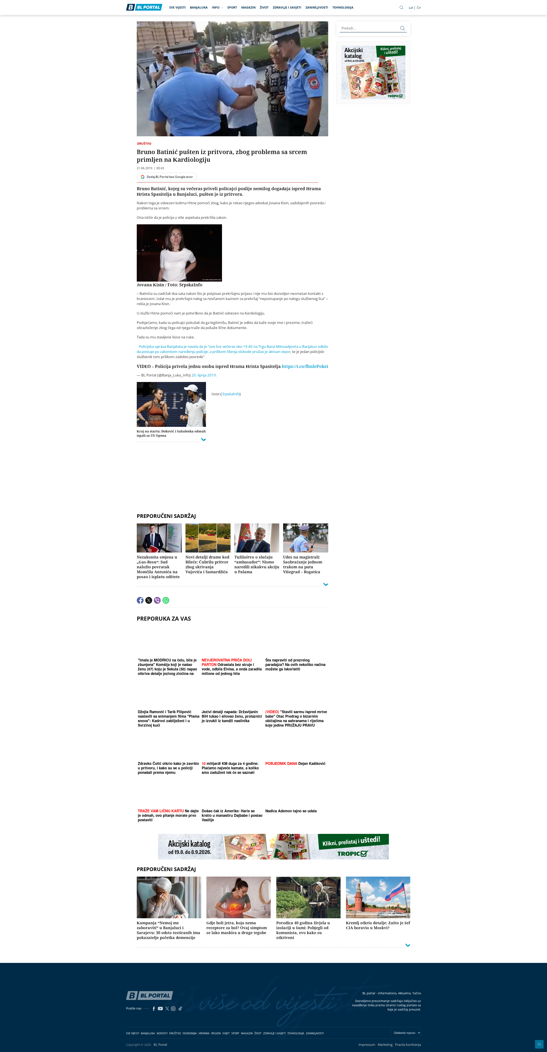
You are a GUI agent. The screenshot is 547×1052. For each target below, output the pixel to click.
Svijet (226, 1033)
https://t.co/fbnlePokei (305, 366)
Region (216, 1033)
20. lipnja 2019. (204, 375)
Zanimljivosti (317, 7)
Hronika (204, 1033)
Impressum (367, 1044)
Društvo (144, 143)
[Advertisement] (232, 494)
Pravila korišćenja (408, 1044)
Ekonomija (190, 1033)
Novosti (162, 1033)
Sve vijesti (177, 7)
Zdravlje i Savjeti (287, 7)
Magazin (248, 7)
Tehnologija (342, 7)
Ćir (419, 8)
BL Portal (160, 1044)
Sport (232, 7)
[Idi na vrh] (539, 1044)
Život (264, 7)
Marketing (385, 1044)
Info (215, 7)
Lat (411, 8)
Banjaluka (199, 7)
